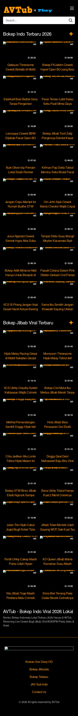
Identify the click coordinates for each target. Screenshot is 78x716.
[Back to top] (71, 707)
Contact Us (39, 692)
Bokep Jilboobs (39, 669)
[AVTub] (28, 10)
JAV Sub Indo (39, 684)
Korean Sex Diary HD (39, 661)
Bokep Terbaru (39, 677)
